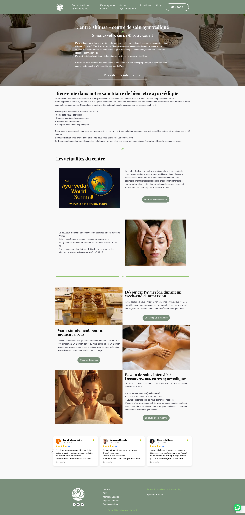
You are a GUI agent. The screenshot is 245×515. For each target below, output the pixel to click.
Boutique (145, 5)
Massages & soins (107, 7)
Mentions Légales (111, 497)
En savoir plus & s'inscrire (156, 318)
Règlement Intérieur (112, 500)
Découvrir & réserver (89, 360)
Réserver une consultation (155, 199)
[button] (53, 451)
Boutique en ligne (110, 504)
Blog (158, 5)
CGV (105, 493)
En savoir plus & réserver (156, 418)
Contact (177, 7)
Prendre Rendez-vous (122, 75)
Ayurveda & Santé (155, 494)
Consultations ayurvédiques (80, 7)
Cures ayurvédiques (127, 7)
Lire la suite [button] (60, 462)
